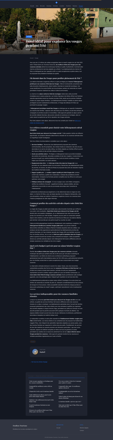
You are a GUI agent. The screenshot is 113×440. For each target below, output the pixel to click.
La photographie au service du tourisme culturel (69, 392)
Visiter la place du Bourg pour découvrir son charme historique (70, 397)
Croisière (55, 6)
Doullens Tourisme (20, 426)
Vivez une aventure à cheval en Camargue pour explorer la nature (70, 381)
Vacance (75, 6)
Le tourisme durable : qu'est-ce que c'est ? (70, 401)
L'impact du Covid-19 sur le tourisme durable (41, 391)
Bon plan (42, 6)
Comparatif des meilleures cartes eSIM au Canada (40, 387)
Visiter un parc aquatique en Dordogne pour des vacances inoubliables (41, 381)
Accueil (32, 6)
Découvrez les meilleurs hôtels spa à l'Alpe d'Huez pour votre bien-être (40, 411)
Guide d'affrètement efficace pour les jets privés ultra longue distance (40, 395)
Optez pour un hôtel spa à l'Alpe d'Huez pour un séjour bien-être (71, 405)
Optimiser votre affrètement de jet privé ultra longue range (41, 400)
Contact (82, 430)
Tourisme (68, 6)
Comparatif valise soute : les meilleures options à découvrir (69, 387)
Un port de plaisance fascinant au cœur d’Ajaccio (39, 405)
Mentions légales (84, 427)
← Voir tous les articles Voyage (38, 362)
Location (62, 6)
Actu (37, 6)
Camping (49, 6)
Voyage (81, 6)
